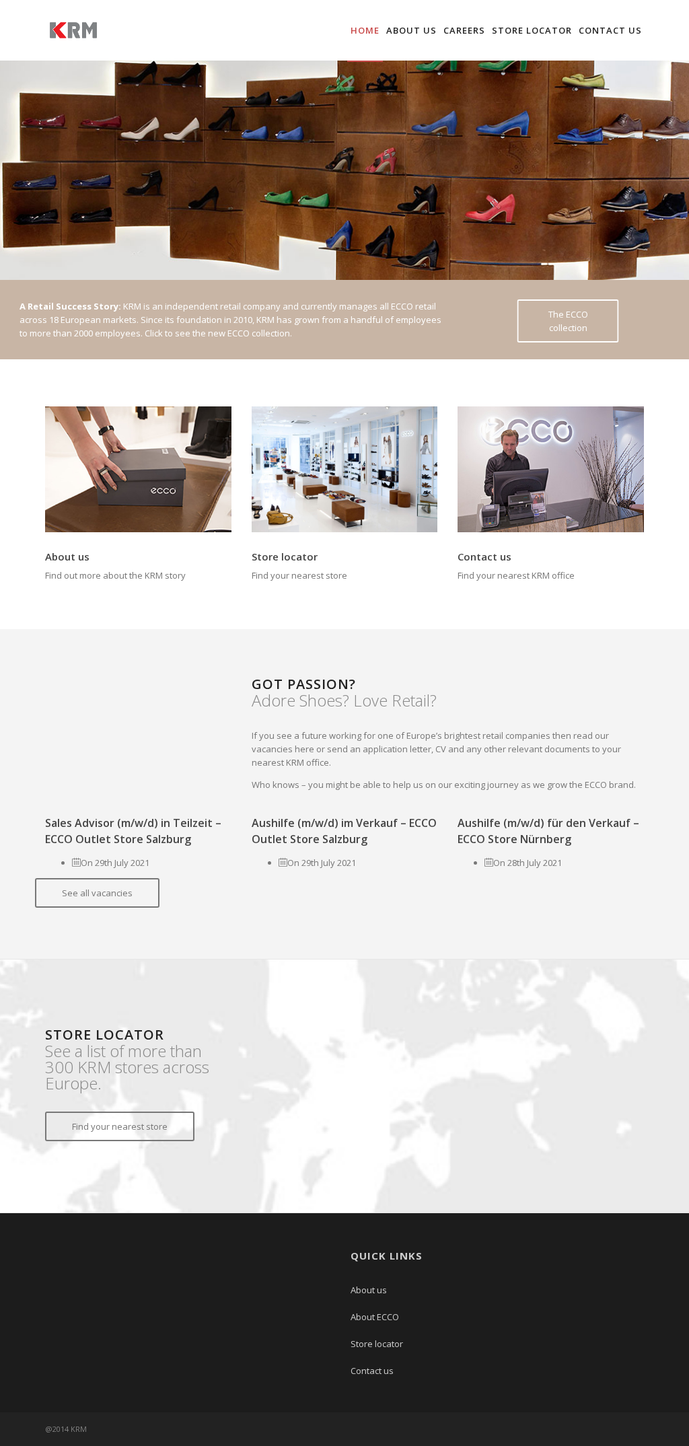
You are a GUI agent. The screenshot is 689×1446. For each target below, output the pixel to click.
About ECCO (375, 1317)
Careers (464, 30)
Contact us (610, 30)
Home (365, 30)
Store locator (532, 30)
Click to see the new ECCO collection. (218, 333)
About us (411, 30)
